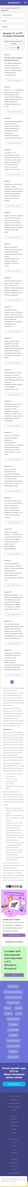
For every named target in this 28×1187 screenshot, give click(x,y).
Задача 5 (7, 181)
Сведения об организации (14, 1106)
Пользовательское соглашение (9, 1181)
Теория (14, 1142)
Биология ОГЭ (13, 1057)
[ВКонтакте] (7, 886)
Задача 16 (7, 529)
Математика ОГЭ (13, 1046)
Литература (13, 1024)
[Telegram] (15, 886)
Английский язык (13, 1019)
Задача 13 (7, 432)
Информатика (13, 1030)
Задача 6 (7, 213)
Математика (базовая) (13, 997)
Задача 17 (7, 560)
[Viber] (21, 887)
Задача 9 (7, 307)
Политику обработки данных (18, 1179)
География (13, 1035)
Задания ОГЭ (14, 1146)
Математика (14, 1122)
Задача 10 (7, 338)
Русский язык (13, 986)
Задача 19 (7, 621)
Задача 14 (7, 466)
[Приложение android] (14, 1110)
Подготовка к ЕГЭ (14, 1139)
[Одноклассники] (12, 886)
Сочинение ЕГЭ (14, 1166)
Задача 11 (7, 370)
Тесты (14, 1149)
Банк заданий (14, 1159)
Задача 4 (7, 150)
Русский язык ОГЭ (13, 1041)
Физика (8, 1008)
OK (13, 1183)
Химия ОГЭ (13, 1051)
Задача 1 (7, 55)
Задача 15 (7, 498)
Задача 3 (7, 118)
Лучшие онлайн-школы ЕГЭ (14, 1173)
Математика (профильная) (13, 992)
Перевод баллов (14, 1162)
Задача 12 (7, 401)
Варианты (14, 1153)
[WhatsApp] (18, 886)
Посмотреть (13, 47)
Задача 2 (7, 87)
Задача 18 (7, 592)
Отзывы (14, 1169)
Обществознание (13, 1003)
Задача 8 (7, 278)
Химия (19, 1013)
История (18, 1008)
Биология (8, 1013)
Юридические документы (14, 1103)
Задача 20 (7, 650)
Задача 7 (7, 244)
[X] (10, 886)
